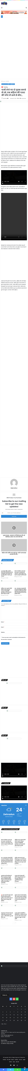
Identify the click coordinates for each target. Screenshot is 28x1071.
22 (17, 1017)
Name (2, 621)
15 (17, 1014)
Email (2, 627)
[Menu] (1, 8)
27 (10, 1020)
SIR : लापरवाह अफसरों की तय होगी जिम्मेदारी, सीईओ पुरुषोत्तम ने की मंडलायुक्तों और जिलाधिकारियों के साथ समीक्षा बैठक (20, 591)
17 (25, 1014)
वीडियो (13, 84)
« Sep (2, 1023)
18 (2, 1017)
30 (21, 1020)
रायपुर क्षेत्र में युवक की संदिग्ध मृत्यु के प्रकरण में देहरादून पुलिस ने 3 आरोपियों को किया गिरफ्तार (20, 878)
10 (25, 1012)
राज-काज (20, 1059)
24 (25, 1017)
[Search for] (26, 8)
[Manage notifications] (25, 1068)
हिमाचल (12, 1059)
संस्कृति (24, 1059)
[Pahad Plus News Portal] (4, 3)
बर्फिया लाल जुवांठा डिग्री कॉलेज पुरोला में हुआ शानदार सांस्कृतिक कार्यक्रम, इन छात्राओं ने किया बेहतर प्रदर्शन (6, 591)
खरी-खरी (17, 1061)
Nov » (5, 1023)
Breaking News (5, 84)
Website (3, 632)
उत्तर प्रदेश (8, 1059)
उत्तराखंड (7, 81)
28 (14, 1020)
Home (3, 81)
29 (17, 1020)
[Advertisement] (14, 33)
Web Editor (5, 98)
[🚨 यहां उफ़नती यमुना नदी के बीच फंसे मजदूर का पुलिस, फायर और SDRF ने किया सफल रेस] (7, 890)
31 (25, 1020)
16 (21, 1014)
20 (10, 1017)
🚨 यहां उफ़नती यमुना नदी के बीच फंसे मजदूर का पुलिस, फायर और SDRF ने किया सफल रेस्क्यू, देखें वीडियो (7, 897)
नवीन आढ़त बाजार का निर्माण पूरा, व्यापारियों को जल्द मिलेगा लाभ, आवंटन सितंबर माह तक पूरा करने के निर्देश (20, 860)
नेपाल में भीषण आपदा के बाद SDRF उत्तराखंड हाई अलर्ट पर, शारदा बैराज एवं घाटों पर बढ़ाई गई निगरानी (20, 573)
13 (10, 1014)
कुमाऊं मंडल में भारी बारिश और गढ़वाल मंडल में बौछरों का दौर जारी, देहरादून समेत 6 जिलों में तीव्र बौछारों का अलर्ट (21, 897)
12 (6, 1014)
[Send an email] (7, 98)
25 (2, 1020)
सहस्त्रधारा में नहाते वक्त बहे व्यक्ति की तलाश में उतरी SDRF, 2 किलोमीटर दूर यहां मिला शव (7, 915)
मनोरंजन (10, 1061)
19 (6, 1017)
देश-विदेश (16, 1059)
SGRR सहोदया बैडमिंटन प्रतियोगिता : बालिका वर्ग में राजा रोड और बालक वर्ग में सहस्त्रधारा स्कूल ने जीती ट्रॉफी (21, 915)
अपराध (14, 1061)
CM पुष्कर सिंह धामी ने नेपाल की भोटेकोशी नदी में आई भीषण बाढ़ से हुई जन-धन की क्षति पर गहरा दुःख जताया (7, 573)
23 (21, 1017)
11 (2, 1014)
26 (6, 1020)
